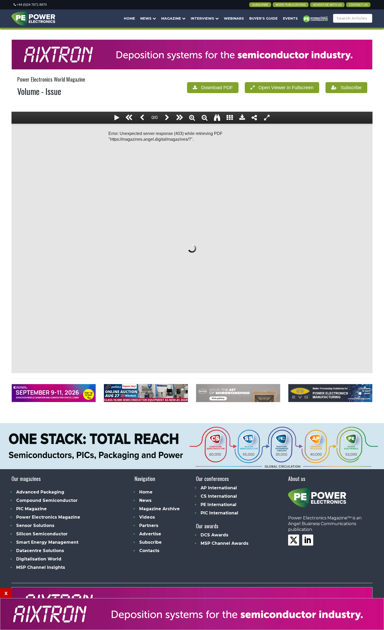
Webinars (234, 18)
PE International (218, 504)
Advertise (150, 533)
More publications (291, 4)
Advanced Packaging (40, 492)
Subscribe (260, 4)
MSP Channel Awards (224, 543)
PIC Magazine (31, 508)
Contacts (149, 550)
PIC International (219, 512)
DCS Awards (214, 534)
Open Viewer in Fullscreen (283, 87)
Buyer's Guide (263, 18)
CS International (219, 496)
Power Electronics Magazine (48, 517)
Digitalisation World (38, 559)
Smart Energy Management (47, 542)
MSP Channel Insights (40, 567)
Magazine (171, 18)
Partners (148, 525)
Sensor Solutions (35, 525)
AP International (219, 487)
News (146, 18)
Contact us (358, 4)
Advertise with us (327, 4)
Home (129, 18)
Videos (147, 517)
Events (290, 18)
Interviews (203, 18)
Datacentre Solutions (40, 550)
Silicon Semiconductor (42, 533)
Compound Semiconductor (47, 500)
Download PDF (215, 87)
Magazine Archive (159, 508)
